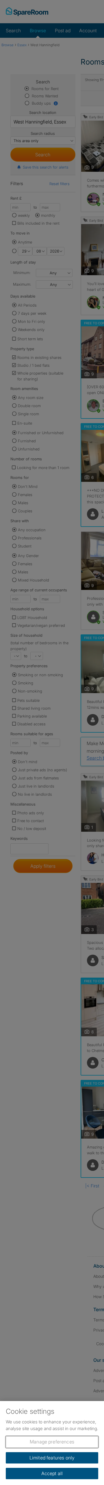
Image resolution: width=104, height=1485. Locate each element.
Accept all (52, 1473)
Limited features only (52, 1458)
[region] (52, 1443)
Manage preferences (52, 1442)
